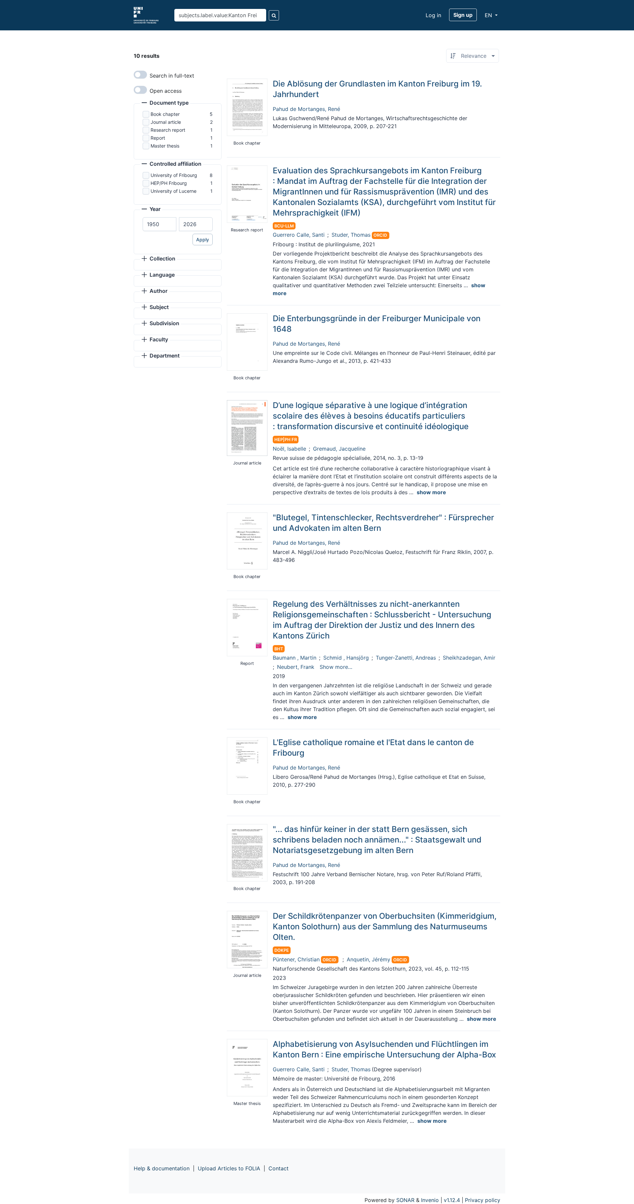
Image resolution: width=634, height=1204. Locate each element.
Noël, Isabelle (289, 448)
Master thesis (165, 146)
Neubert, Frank (295, 667)
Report (158, 138)
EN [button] (489, 15)
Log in (433, 15)
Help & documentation (162, 1168)
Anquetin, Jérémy (368, 959)
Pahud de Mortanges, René (306, 109)
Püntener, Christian (296, 959)
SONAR (405, 1200)
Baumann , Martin (294, 657)
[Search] (274, 15)
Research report (168, 130)
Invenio (430, 1200)
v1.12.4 (452, 1200)
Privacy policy (482, 1200)
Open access (166, 90)
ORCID (380, 235)
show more (431, 492)
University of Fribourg (174, 175)
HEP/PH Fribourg (169, 183)
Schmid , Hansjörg (346, 657)
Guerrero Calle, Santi (299, 234)
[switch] (140, 75)
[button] (165, 103)
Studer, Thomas (351, 234)
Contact (278, 1168)
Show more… (336, 667)
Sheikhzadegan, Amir (469, 657)
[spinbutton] (159, 224)
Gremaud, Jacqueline (339, 448)
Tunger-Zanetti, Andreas (406, 657)
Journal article (166, 122)
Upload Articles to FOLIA (229, 1168)
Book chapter (165, 114)
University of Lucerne (173, 191)
